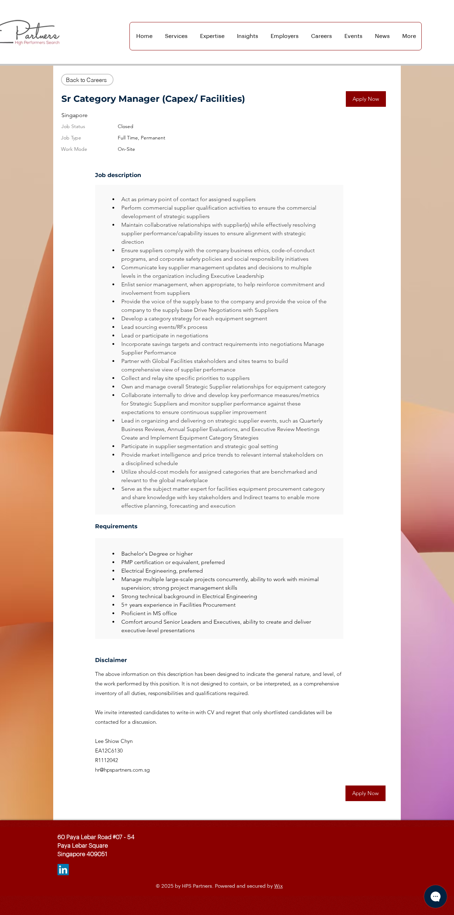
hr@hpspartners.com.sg (122, 769)
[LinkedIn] (63, 869)
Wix (278, 886)
